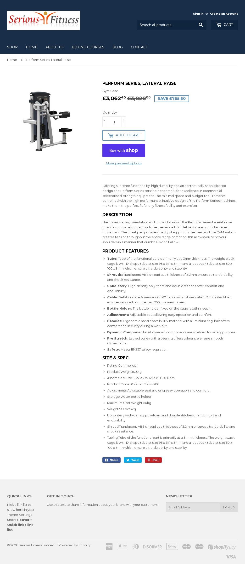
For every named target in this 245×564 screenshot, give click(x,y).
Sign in (198, 13)
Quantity (109, 112)
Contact (139, 47)
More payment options (124, 163)
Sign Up (229, 507)
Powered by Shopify (74, 545)
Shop (12, 47)
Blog (117, 47)
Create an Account (224, 13)
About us (54, 47)
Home (31, 47)
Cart (228, 25)
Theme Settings (19, 515)
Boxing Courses (88, 47)
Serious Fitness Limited (36, 545)
